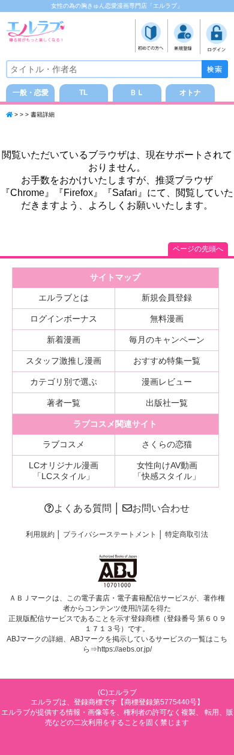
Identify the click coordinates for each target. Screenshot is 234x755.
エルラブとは (63, 297)
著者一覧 (63, 403)
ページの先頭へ (198, 249)
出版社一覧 (167, 403)
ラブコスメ (64, 444)
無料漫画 (167, 318)
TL (83, 92)
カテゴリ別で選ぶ (63, 382)
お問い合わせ (161, 508)
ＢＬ (137, 92)
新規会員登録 (167, 297)
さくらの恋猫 (167, 444)
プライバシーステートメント (110, 534)
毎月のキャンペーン (167, 339)
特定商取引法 (186, 534)
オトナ (190, 92)
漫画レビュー (167, 382)
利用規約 (40, 534)
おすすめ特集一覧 (166, 360)
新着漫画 (63, 339)
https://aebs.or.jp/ (124, 649)
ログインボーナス (63, 318)
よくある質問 (83, 508)
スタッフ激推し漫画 (63, 360)
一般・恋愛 (31, 92)
